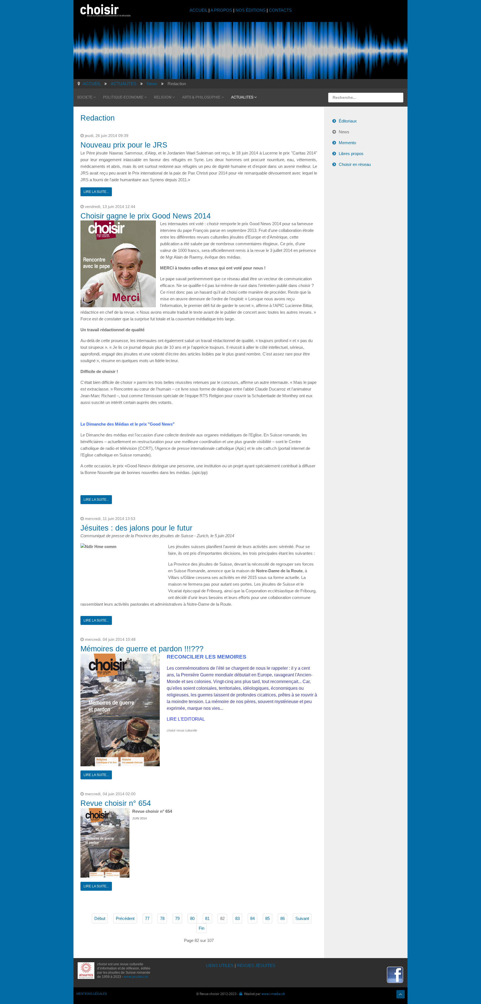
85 (267, 918)
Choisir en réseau (355, 164)
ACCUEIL (199, 10)
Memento (347, 142)
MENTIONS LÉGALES (91, 993)
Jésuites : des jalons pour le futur (136, 528)
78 (162, 918)
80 (192, 918)
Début (99, 918)
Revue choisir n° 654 (115, 803)
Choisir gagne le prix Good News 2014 (145, 216)
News (344, 131)
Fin (201, 928)
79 (177, 918)
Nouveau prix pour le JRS (123, 145)
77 (147, 918)
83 (237, 918)
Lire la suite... (96, 192)
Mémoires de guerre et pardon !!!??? (141, 649)
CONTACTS (280, 10)
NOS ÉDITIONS (250, 10)
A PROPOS (221, 10)
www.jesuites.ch (136, 977)
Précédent (125, 918)
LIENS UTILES (220, 965)
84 (252, 918)
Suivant (302, 918)
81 (207, 918)
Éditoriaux (348, 121)
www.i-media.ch (273, 993)
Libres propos (351, 153)
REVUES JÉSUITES (256, 965)
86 (282, 918)
